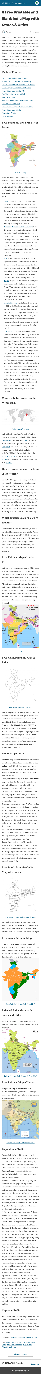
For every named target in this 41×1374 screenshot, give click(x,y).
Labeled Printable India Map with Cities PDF (20, 1076)
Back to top (35, 1364)
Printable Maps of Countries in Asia (24, 1337)
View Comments (20, 1354)
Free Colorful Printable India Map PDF (20, 1004)
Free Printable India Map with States (15, 78)
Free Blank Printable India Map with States (17, 100)
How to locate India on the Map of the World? (18, 84)
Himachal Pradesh (10, 303)
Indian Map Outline (9, 97)
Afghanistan (6, 440)
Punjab (6, 280)
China (26, 440)
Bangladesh (6, 446)
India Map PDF (20, 1342)
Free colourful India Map (11, 103)
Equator (9, 462)
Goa (5, 258)
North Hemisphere (8, 456)
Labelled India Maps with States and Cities (17, 107)
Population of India (9, 113)
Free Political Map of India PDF (13, 91)
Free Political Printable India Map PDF (20, 1142)
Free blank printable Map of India (14, 94)
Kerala (6, 201)
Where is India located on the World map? (17, 81)
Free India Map (20, 172)
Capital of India (7, 116)
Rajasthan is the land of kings (22, 227)
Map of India (27, 1345)
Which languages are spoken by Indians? (16, 87)
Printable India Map (9, 1347)
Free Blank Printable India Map (20, 707)
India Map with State (14, 1345)
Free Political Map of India (11, 110)
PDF (20, 651)
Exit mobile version (20, 1371)
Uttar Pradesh (8, 331)
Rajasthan (7, 227)
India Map (10, 1342)
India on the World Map (20, 429)
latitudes (5, 459)
